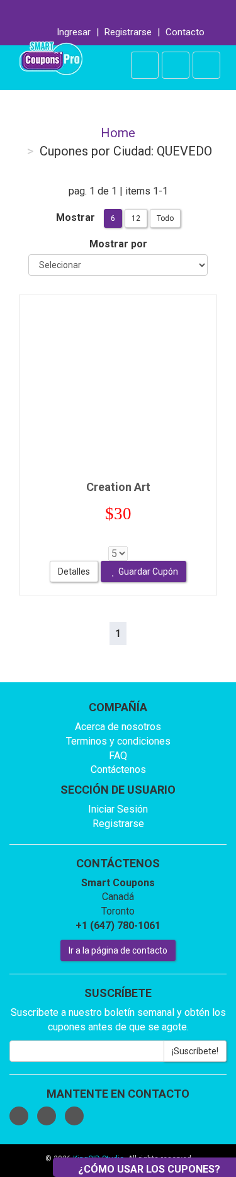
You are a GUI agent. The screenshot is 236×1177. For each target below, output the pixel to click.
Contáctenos (118, 769)
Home (118, 132)
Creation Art (118, 486)
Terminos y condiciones (118, 741)
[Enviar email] (140, 11)
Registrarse (128, 32)
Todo (165, 218)
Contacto (185, 32)
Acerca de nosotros (118, 727)
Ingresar (74, 32)
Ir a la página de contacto (118, 950)
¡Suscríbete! (195, 1051)
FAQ (118, 756)
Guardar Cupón (148, 571)
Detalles (74, 571)
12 (136, 218)
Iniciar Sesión (118, 809)
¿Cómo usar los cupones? (149, 1169)
